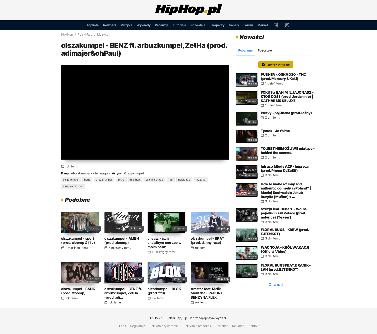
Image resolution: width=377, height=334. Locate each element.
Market (262, 25)
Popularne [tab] (245, 50)
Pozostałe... (199, 25)
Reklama (238, 326)
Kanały (234, 25)
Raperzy (218, 25)
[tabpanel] (276, 168)
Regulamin (137, 326)
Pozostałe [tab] (265, 50)
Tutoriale (179, 25)
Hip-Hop (67, 34)
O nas (122, 326)
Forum (248, 25)
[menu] (188, 25)
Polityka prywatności (164, 326)
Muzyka (126, 25)
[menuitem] (92, 25)
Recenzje (161, 25)
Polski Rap (85, 34)
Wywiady (144, 25)
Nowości (109, 25)
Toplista (93, 25)
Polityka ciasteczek (197, 326)
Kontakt (254, 326)
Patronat (222, 326)
